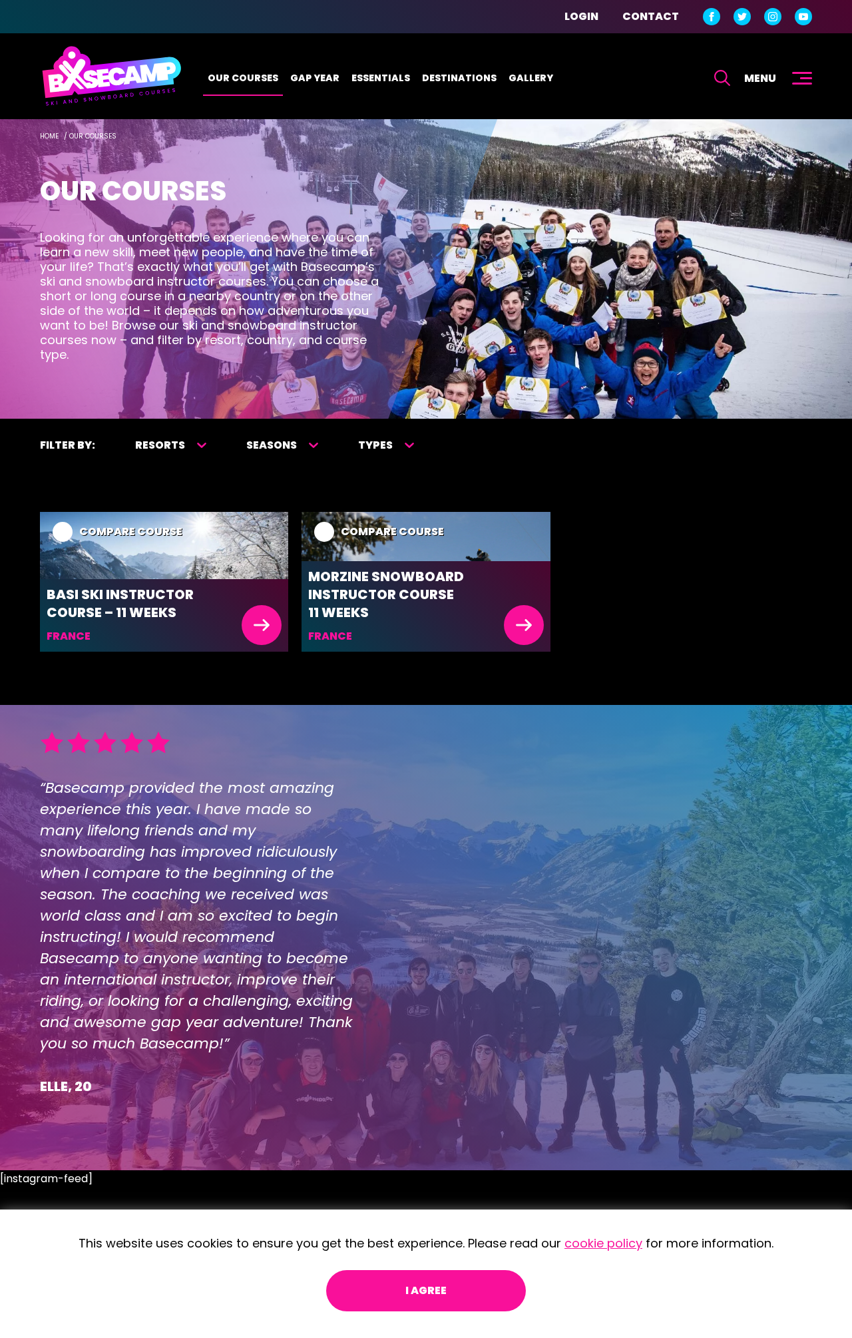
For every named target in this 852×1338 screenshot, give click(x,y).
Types (375, 445)
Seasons (271, 445)
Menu (760, 78)
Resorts (160, 445)
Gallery (531, 78)
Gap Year (314, 78)
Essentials (380, 78)
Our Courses (243, 78)
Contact (650, 16)
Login (581, 16)
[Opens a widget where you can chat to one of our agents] (760, 1261)
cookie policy (603, 1243)
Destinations (459, 78)
